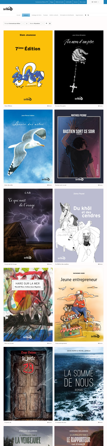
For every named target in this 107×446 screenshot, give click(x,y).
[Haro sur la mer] (28, 305)
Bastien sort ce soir (60, 185)
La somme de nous (60, 422)
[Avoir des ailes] (28, 146)
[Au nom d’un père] (78, 67)
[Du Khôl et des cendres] (78, 225)
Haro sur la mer (9, 343)
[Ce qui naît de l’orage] (28, 225)
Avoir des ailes (8, 185)
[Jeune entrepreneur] (78, 305)
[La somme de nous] (78, 384)
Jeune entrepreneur (61, 343)
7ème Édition (8, 106)
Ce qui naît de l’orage (10, 264)
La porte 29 (7, 422)
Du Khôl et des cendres (62, 264)
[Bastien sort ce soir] (78, 146)
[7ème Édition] (28, 67)
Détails (50, 106)
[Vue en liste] (49, 23)
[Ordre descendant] (26, 23)
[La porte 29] (28, 384)
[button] (88, 15)
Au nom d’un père (60, 106)
